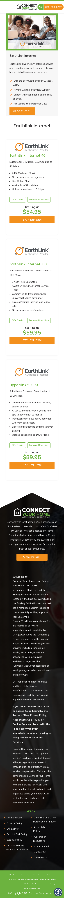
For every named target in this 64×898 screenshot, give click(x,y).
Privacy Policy (14, 823)
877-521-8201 (22, 111)
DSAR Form (40, 857)
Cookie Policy (14, 840)
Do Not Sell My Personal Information (17, 847)
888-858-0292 (54, 7)
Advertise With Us (44, 846)
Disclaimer (12, 829)
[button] (58, 892)
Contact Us (40, 852)
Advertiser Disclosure (39, 839)
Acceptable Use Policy (42, 829)
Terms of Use (14, 817)
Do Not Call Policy (17, 834)
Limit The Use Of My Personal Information (44, 819)
